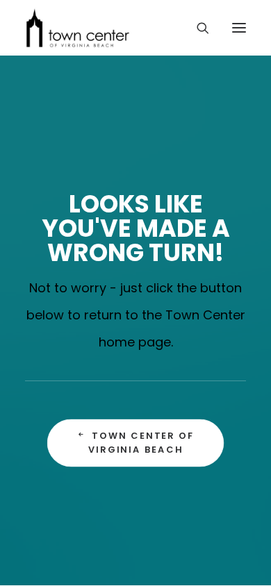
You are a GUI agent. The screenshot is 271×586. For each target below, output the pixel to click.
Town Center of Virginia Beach (143, 443)
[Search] (196, 28)
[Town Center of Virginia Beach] (78, 27)
